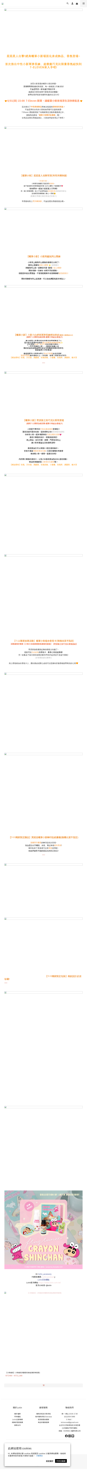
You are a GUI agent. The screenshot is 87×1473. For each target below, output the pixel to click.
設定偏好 (49, 1461)
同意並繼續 (60, 1461)
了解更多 (39, 1455)
